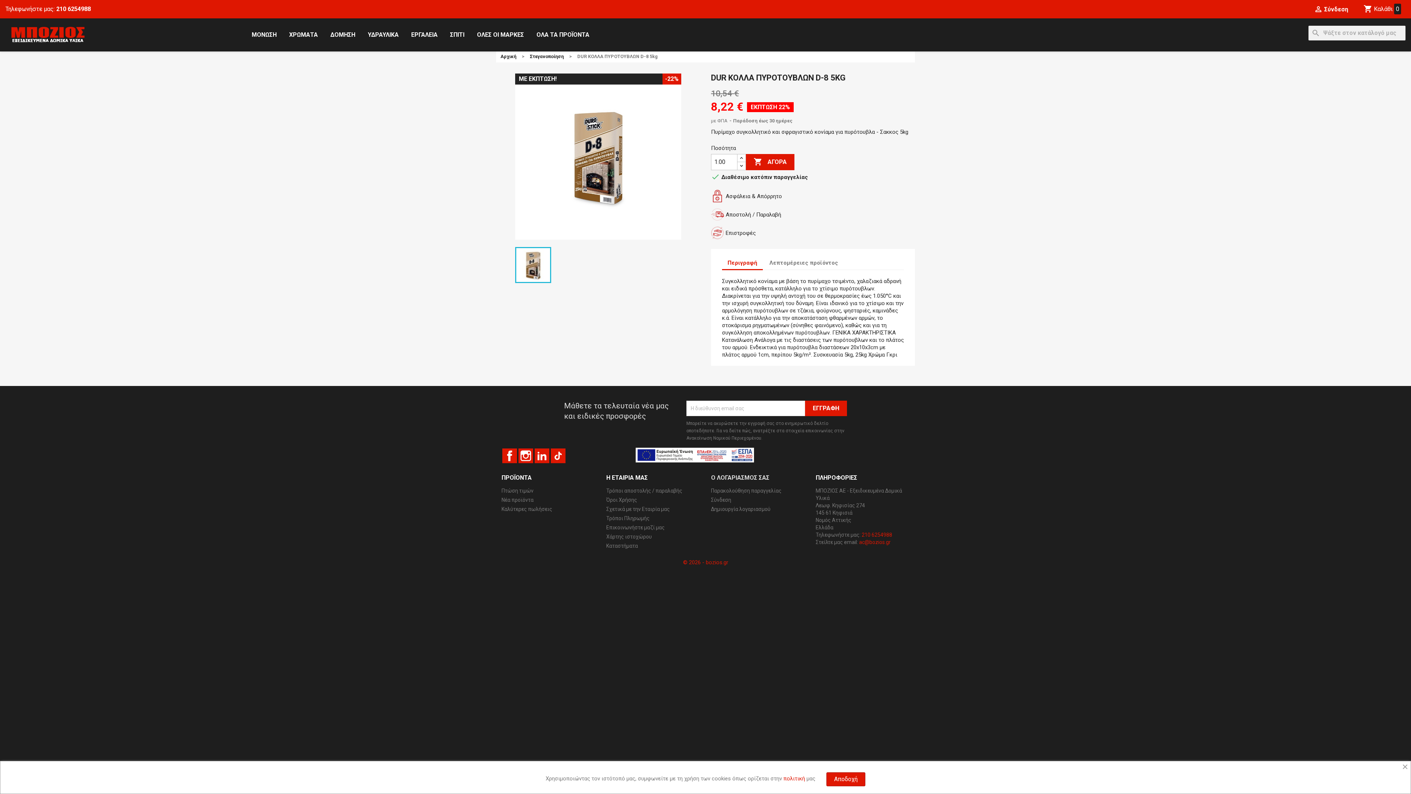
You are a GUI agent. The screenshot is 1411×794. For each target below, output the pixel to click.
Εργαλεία (424, 34)
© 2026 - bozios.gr (705, 562)
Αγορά (770, 161)
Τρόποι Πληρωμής (628, 518)
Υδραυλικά (383, 34)
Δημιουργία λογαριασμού (741, 509)
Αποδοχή (846, 779)
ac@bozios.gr (875, 542)
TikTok (558, 455)
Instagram (525, 455)
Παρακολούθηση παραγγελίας (746, 491)
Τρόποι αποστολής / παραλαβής (644, 491)
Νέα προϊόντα (518, 500)
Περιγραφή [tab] (742, 263)
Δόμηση (342, 34)
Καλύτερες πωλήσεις (527, 509)
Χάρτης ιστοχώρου (629, 537)
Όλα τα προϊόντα (562, 34)
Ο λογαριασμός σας (740, 477)
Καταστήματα (622, 546)
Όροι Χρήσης (621, 500)
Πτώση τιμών (518, 491)
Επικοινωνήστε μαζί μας (635, 527)
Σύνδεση (721, 500)
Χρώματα (303, 34)
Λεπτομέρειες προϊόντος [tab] (803, 263)
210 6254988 (73, 9)
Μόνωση (264, 34)
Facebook (509, 455)
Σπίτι (457, 34)
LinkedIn (542, 455)
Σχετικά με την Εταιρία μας (638, 509)
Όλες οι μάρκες (500, 34)
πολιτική (794, 778)
